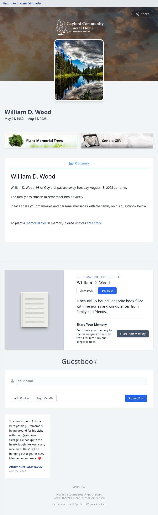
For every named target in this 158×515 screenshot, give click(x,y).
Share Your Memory (132, 334)
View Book (86, 290)
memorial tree (36, 223)
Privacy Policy (68, 498)
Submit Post (136, 398)
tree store (94, 223)
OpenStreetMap (83, 504)
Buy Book (107, 290)
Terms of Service (89, 498)
